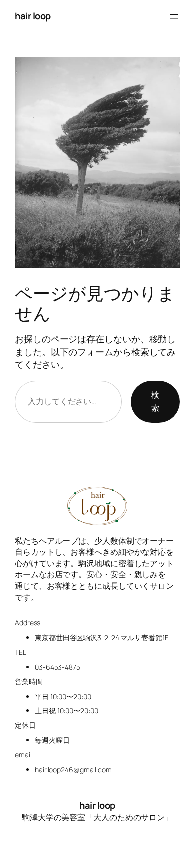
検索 (156, 401)
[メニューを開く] (174, 16)
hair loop (33, 16)
